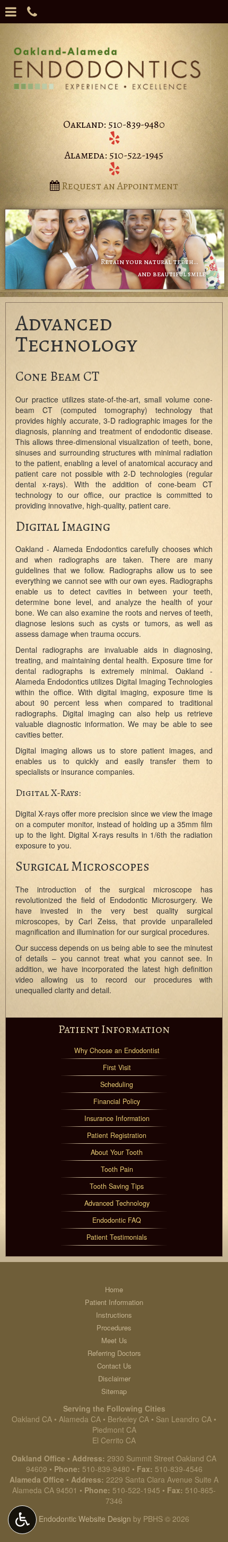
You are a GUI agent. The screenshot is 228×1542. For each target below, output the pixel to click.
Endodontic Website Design (85, 1518)
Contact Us (114, 1366)
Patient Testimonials (116, 1237)
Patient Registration (116, 1135)
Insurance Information (117, 1118)
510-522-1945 (136, 155)
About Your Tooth (117, 1152)
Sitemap (114, 1391)
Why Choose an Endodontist (117, 1050)
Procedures (114, 1327)
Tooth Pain (117, 1169)
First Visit (117, 1067)
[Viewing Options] (22, 1519)
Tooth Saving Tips (117, 1186)
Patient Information (114, 1029)
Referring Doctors (114, 1353)
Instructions (114, 1315)
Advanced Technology (117, 1203)
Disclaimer (114, 1378)
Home (114, 1289)
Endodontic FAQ (116, 1220)
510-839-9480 (136, 124)
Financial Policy (116, 1101)
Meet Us (114, 1340)
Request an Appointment (118, 186)
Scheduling (116, 1084)
